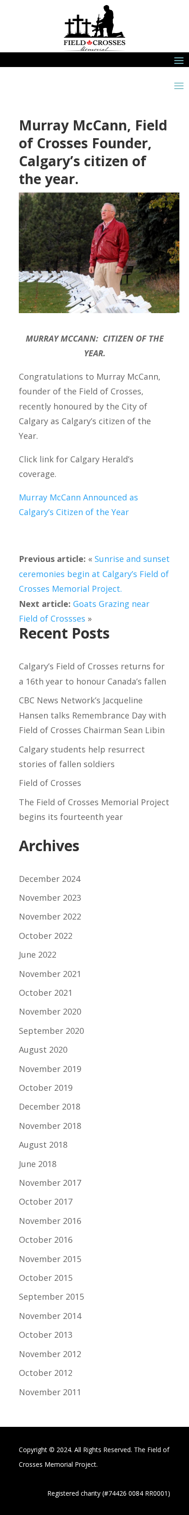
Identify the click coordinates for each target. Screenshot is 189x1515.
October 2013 (45, 1334)
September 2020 (51, 1030)
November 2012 (50, 1353)
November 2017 (50, 1182)
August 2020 (43, 1049)
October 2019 (45, 1087)
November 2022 (50, 916)
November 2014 (50, 1315)
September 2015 (51, 1296)
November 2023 (50, 897)
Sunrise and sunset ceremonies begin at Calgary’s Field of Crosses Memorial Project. (94, 573)
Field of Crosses (50, 782)
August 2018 (43, 1144)
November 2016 (50, 1220)
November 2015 (50, 1258)
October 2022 (45, 935)
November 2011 (50, 1391)
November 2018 (50, 1125)
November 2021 (50, 973)
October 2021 (45, 992)
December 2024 (49, 878)
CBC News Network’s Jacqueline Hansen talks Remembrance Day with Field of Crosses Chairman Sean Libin (92, 715)
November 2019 (50, 1068)
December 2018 (49, 1106)
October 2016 (45, 1239)
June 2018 (37, 1163)
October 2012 (45, 1372)
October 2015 (45, 1277)
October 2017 (45, 1201)
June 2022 (37, 954)
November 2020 (50, 1011)
